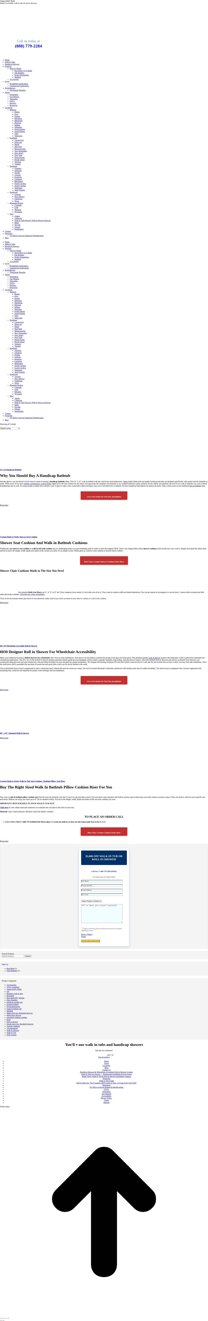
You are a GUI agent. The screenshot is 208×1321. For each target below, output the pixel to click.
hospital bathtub (13, 1004)
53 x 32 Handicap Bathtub (10, 470)
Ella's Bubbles (12, 1000)
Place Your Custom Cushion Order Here (104, 833)
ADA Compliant (13, 987)
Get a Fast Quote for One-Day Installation (104, 497)
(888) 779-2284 (28, 46)
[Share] (3, 1318)
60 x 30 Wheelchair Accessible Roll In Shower (18, 646)
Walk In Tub (11, 1033)
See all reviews (104, 1057)
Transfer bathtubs (13, 1026)
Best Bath (10, 969)
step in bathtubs (195, 486)
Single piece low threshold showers (20, 1024)
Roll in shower (12, 1022)
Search (28, 956)
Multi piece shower (14, 1015)
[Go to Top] (104, 1315)
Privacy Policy (86, 934)
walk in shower (154, 658)
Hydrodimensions (13, 1007)
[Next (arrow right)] (3, 1320)
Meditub (10, 1011)
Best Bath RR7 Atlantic (16, 998)
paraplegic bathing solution (17, 1017)
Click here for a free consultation (32, 594)
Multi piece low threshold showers (20, 1013)
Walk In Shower (13, 1030)
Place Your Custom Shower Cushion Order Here (104, 562)
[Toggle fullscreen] (6, 1318)
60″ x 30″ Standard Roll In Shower (14, 733)
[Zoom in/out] (8, 1318)
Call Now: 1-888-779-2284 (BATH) (104, 871)
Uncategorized (12, 1028)
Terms (83, 937)
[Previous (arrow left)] (1, 1320)
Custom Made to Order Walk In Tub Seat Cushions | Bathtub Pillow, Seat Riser (32, 781)
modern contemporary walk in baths (37, 484)
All (8, 991)
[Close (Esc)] (1, 1318)
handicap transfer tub (15, 1002)
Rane (9, 1020)
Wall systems (11, 1035)
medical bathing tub (14, 1009)
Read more (4, 505)
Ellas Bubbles (12, 971)
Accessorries (11, 985)
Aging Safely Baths (14, 989)
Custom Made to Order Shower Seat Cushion (18, 537)
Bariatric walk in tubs (15, 994)
